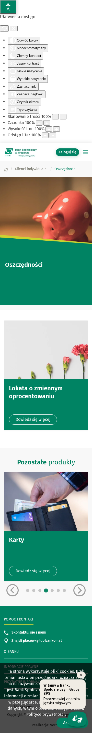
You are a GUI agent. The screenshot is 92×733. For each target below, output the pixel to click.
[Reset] (4, 28)
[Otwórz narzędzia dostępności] (8, 7)
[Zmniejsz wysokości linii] (48, 129)
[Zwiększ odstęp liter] (53, 135)
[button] (85, 152)
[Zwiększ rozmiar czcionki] (46, 123)
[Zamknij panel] (14, 28)
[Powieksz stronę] (63, 116)
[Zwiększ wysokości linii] (56, 129)
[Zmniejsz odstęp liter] (45, 135)
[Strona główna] (6, 169)
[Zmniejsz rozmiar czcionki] (39, 123)
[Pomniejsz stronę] (55, 116)
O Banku (11, 651)
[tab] (27, 590)
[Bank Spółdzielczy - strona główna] (20, 152)
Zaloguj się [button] (67, 152)
